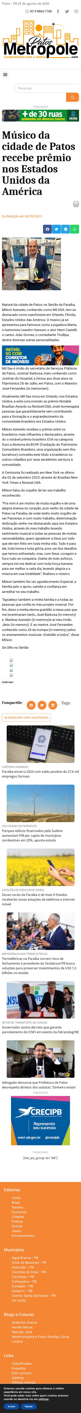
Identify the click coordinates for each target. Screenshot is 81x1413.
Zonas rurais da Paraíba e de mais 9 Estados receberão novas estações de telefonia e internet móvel (38, 899)
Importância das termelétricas (24, 953)
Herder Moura (22, 1327)
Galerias (18, 1378)
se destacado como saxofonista (26, 717)
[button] (5, 74)
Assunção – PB (23, 1267)
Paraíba (17, 1207)
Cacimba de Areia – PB (29, 1272)
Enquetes (19, 1368)
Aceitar (11, 1406)
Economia (19, 1212)
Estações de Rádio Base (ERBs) (23, 890)
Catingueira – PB (24, 1281)
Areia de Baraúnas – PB (29, 1262)
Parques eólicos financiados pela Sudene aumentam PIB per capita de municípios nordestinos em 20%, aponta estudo (32, 835)
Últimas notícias (24, 1382)
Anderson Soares (24, 1322)
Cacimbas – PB (23, 1277)
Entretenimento (23, 1236)
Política (17, 1221)
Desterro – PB (22, 1291)
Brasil (16, 1202)
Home (16, 1198)
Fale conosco (22, 1373)
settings (44, 1399)
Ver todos (19, 1300)
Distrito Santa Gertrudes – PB (34, 1296)
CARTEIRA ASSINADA (15, 766)
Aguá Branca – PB (25, 1258)
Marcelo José (22, 1332)
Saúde (16, 1231)
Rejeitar (29, 1406)
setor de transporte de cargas (24, 1022)
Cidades (18, 1217)
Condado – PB (22, 1286)
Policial (17, 1226)
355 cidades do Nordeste (19, 826)
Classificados (22, 1363)
